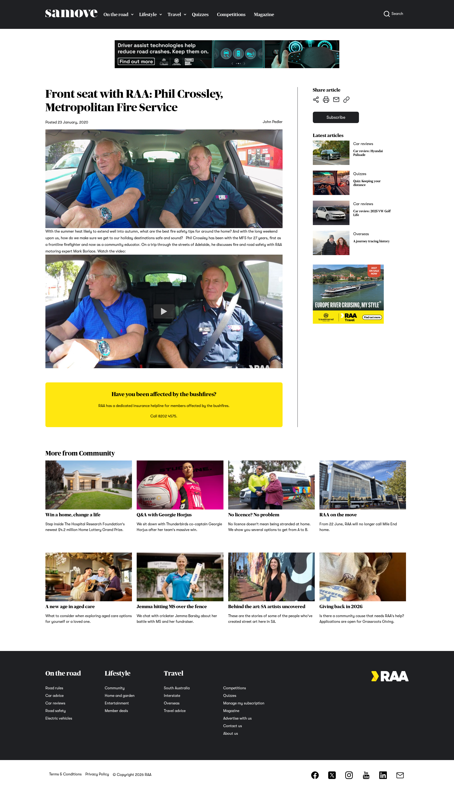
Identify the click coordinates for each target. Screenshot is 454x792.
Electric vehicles (58, 718)
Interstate (172, 696)
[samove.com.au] (71, 22)
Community (115, 688)
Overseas (171, 703)
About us (230, 733)
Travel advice (175, 711)
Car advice (54, 696)
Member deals (116, 711)
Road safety (55, 711)
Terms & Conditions (65, 774)
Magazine (264, 14)
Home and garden (120, 696)
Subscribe (336, 117)
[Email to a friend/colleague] (336, 99)
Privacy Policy (97, 774)
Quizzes (200, 14)
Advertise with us (237, 718)
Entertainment (117, 703)
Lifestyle (148, 14)
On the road (116, 14)
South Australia (177, 688)
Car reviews (55, 703)
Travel (174, 14)
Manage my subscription (243, 703)
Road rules (54, 688)
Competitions (231, 14)
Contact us (232, 726)
